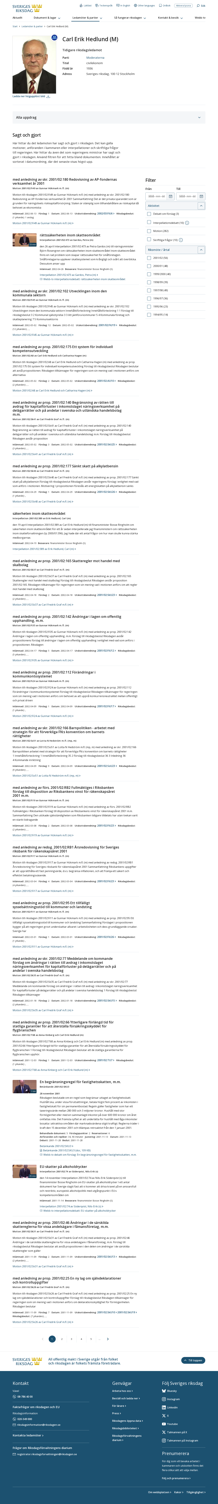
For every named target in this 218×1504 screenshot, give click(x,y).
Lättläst (88, 5)
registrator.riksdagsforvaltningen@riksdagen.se (47, 1454)
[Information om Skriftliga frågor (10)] (181, 240)
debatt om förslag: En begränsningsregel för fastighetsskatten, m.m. (89, 1154)
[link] (42, 1339)
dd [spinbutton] (163, 196)
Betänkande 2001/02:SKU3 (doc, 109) (67, 1150)
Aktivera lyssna (183, 5)
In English (125, 5)
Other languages (146, 5)
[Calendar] (170, 196)
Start (15, 26)
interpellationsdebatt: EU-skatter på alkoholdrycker (79, 1210)
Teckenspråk (106, 5)
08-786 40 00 (25, 1396)
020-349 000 (24, 1419)
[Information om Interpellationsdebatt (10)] (187, 223)
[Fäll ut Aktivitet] (201, 205)
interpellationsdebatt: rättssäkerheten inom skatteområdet (84, 279)
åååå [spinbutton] (151, 196)
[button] (47, 18)
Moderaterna (95, 57)
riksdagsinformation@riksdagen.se (38, 1425)
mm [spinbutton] (158, 196)
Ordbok (166, 5)
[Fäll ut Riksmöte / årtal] (201, 249)
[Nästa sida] (107, 1339)
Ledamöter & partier (32, 26)
